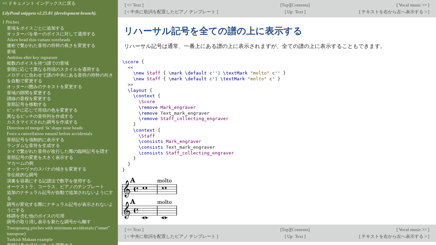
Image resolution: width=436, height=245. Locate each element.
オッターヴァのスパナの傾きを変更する (47, 169)
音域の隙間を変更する (29, 92)
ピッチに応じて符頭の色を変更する (42, 110)
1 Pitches (10, 21)
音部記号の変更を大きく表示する (40, 157)
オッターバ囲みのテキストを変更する (44, 86)
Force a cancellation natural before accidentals (49, 133)
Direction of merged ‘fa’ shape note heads (45, 127)
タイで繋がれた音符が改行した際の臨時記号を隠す (58, 151)
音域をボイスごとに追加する (35, 28)
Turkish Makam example (30, 239)
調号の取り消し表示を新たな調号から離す (49, 221)
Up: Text (295, 11)
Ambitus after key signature (32, 57)
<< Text (134, 4)
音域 (11, 51)
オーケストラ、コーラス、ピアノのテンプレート (55, 186)
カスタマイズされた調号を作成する (42, 122)
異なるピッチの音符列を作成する (40, 116)
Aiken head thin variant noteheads (38, 39)
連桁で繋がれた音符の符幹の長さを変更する (51, 45)
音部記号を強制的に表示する (35, 139)
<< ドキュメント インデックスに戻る (39, 3)
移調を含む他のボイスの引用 (35, 215)
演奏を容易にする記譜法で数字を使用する (49, 180)
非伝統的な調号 (22, 174)
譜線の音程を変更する (29, 98)
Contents (300, 4)
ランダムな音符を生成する (33, 145)
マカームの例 (20, 163)
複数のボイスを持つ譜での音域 (38, 63)
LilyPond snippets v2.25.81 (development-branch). (49, 13)
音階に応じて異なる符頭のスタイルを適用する (53, 69)
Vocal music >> (413, 4)
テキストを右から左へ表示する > (394, 11)
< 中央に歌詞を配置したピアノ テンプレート (171, 11)
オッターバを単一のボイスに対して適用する (51, 33)
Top (285, 4)
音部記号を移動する (27, 104)
